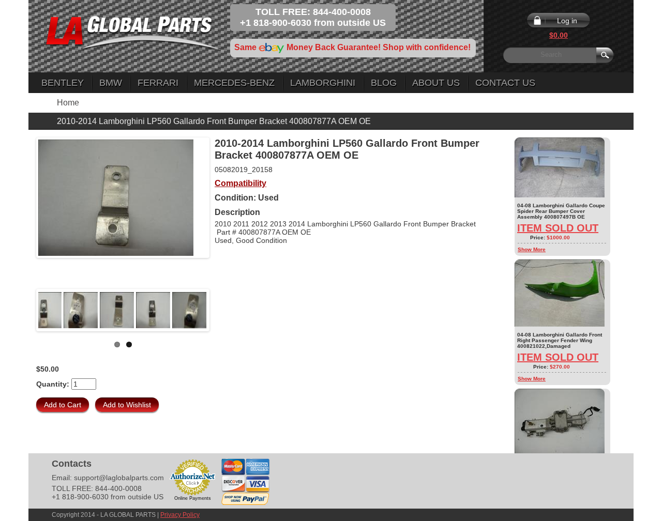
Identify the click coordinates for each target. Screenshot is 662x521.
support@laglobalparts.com (119, 477)
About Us (436, 83)
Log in (567, 21)
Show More (532, 249)
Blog (384, 83)
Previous (22, 310)
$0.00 (558, 35)
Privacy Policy (180, 514)
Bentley (62, 83)
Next (223, 310)
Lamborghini (322, 83)
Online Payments (192, 498)
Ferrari (158, 83)
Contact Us (505, 83)
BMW (110, 83)
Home (68, 102)
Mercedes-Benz (234, 83)
